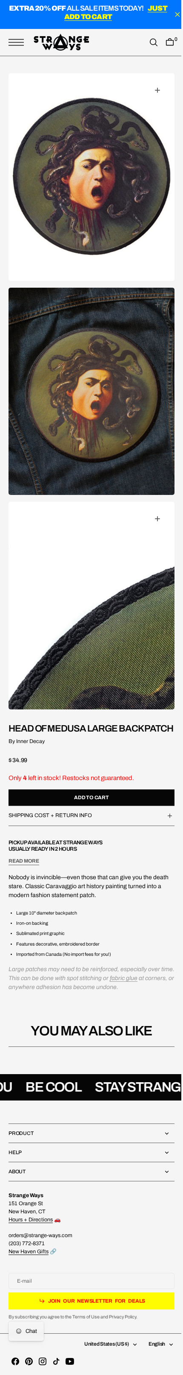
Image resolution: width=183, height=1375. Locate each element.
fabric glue (138, 965)
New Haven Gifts (29, 1252)
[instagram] (42, 1361)
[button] (18, 42)
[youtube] (70, 1361)
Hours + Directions (31, 1220)
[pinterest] (29, 1361)
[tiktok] (56, 1361)
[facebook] (15, 1361)
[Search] (147, 42)
